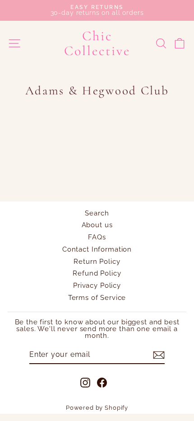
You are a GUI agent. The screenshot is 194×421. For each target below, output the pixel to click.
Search (97, 213)
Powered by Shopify (97, 407)
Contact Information (97, 249)
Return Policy (97, 261)
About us (97, 225)
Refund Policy (97, 273)
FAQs (97, 237)
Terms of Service (97, 298)
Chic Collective (97, 43)
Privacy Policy (97, 285)
